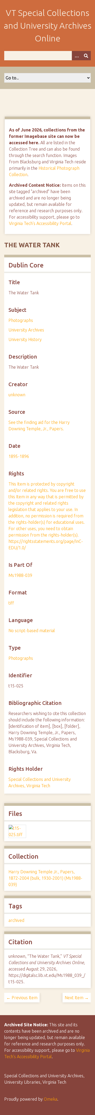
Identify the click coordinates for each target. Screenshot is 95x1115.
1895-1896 (18, 456)
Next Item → (77, 997)
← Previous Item (21, 997)
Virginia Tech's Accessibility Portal (40, 223)
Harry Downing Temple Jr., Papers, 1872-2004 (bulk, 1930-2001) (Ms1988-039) (45, 878)
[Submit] (86, 55)
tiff (11, 603)
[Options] (76, 55)
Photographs (20, 320)
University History (25, 339)
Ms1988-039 (20, 575)
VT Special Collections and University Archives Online (47, 25)
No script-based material (31, 630)
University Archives (26, 329)
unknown (16, 394)
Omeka (50, 1099)
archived (16, 920)
